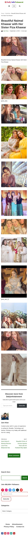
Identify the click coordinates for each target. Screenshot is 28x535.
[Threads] (17, 490)
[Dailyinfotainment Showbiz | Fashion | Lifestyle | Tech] (14, 2)
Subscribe (22, 405)
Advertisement (17, 524)
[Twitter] (13, 490)
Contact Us (20, 526)
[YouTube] (21, 490)
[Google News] (14, 533)
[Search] (19, 6)
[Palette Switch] (9, 6)
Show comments (14, 455)
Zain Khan (5, 31)
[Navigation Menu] (14, 6)
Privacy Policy (9, 526)
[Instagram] (6, 490)
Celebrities (7, 13)
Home (2, 13)
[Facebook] (10, 490)
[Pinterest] (2, 490)
